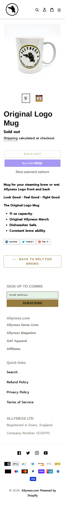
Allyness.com (30, 490)
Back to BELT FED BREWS (35, 261)
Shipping (11, 138)
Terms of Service (20, 402)
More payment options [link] (32, 172)
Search (12, 372)
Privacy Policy (18, 392)
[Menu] (59, 9)
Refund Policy (17, 382)
